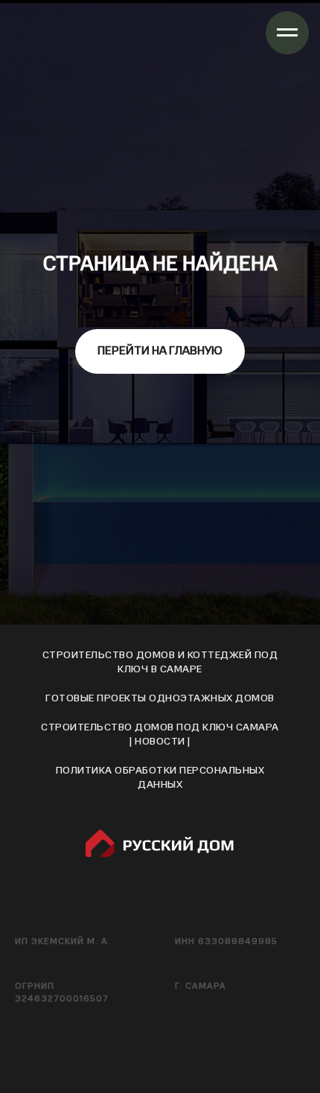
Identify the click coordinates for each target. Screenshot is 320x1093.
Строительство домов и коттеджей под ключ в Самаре (160, 1021)
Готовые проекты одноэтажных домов (160, 1057)
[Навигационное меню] (287, 32)
